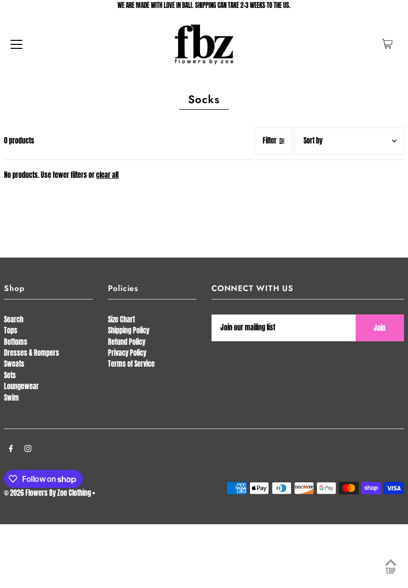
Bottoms (15, 342)
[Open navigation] (16, 43)
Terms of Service (131, 364)
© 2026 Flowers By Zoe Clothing (47, 493)
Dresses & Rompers (31, 353)
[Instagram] (27, 449)
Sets (10, 375)
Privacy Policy (127, 353)
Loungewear (21, 386)
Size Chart (121, 319)
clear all (107, 175)
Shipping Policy (128, 330)
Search (13, 319)
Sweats (14, 364)
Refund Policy (126, 342)
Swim (11, 398)
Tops (10, 330)
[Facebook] (11, 449)
